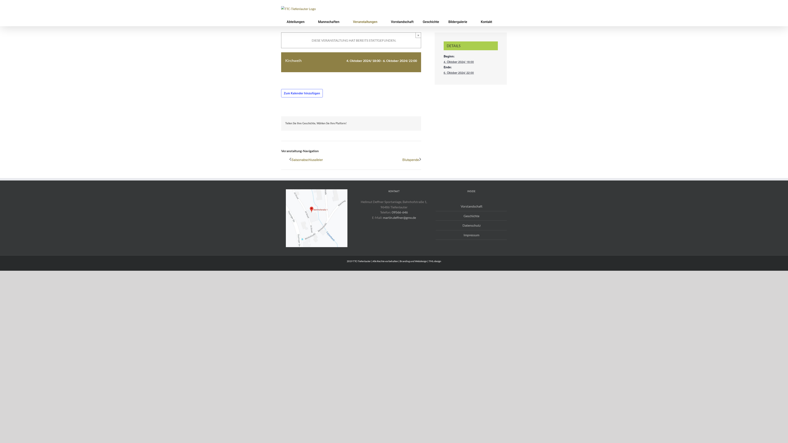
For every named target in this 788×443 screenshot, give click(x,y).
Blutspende (410, 159)
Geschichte (471, 216)
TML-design (435, 261)
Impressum (471, 235)
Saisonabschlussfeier (307, 159)
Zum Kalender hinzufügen (302, 93)
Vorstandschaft (471, 206)
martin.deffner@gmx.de (399, 217)
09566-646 (400, 212)
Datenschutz (472, 225)
